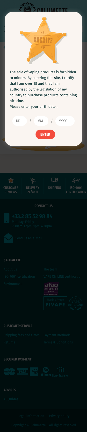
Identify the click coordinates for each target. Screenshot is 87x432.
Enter (45, 134)
